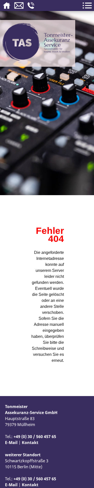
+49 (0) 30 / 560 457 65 (35, 436)
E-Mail (11, 442)
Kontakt (30, 442)
